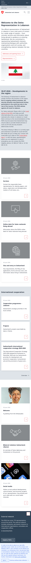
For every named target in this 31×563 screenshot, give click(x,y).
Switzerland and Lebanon (12, 12)
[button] (28, 514)
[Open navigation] (28, 12)
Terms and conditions (20, 557)
